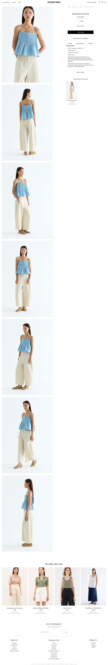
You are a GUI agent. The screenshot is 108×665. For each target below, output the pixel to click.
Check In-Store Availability (80, 38)
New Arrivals (6, 2)
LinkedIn (93, 647)
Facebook (93, 643)
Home (69, 7)
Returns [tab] (91, 43)
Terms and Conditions (54, 658)
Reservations (54, 654)
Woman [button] (14, 2)
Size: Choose (80, 26)
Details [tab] (70, 43)
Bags (20, 2)
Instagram (93, 645)
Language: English (91, 2)
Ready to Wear (75, 7)
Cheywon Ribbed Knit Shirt (41, 608)
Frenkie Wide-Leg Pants (72, 100)
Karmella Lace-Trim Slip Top (93, 608)
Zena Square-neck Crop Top (14, 608)
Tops (81, 7)
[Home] (54, 2)
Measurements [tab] (80, 43)
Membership (54, 656)
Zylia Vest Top (67, 608)
